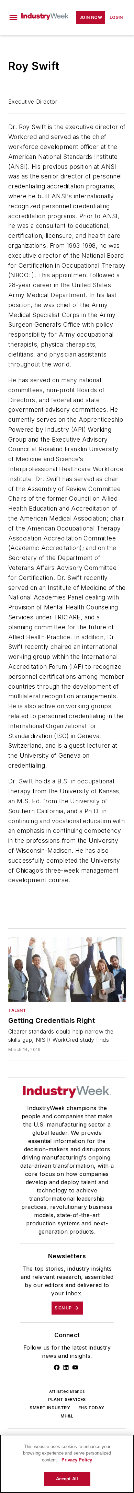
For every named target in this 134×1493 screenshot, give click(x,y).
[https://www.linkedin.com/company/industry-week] (66, 1367)
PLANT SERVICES (67, 1399)
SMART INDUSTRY (50, 1407)
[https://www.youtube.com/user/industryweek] (75, 1367)
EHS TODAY (91, 1407)
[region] (67, 1464)
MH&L (67, 1416)
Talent (17, 1010)
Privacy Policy (77, 1459)
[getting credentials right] (67, 969)
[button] (13, 17)
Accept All (67, 1478)
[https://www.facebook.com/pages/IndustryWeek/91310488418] (56, 1367)
